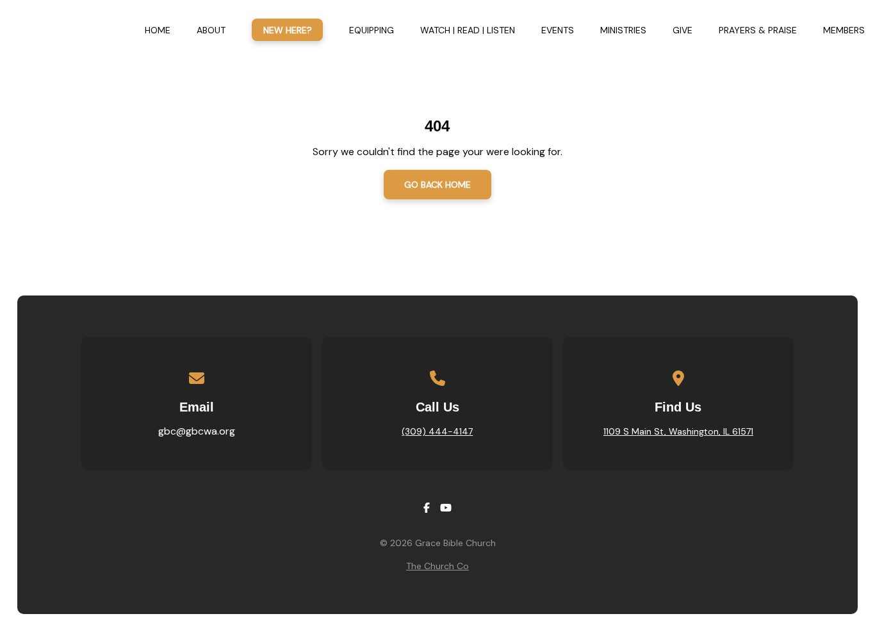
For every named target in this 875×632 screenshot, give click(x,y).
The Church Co (437, 566)
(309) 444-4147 (437, 431)
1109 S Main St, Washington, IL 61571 (678, 431)
